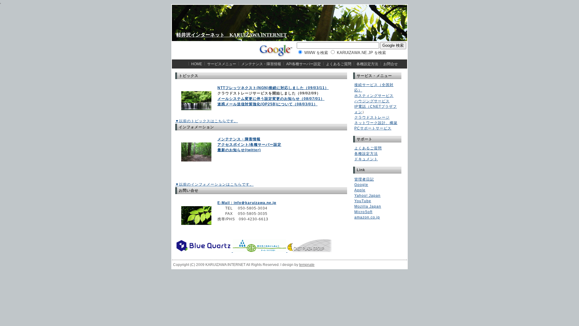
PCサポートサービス (372, 128)
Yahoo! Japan (367, 195)
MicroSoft (363, 212)
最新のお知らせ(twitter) (239, 150)
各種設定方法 (367, 64)
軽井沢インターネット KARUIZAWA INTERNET (231, 34)
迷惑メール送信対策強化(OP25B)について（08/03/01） (267, 104)
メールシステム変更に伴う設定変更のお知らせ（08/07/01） (270, 99)
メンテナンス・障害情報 (261, 64)
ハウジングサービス (372, 101)
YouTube (362, 201)
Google (361, 185)
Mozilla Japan (367, 206)
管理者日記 (364, 179)
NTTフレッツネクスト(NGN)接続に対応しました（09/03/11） (273, 88)
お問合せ (390, 64)
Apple (359, 190)
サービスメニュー (221, 64)
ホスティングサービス (374, 96)
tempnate (307, 265)
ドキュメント (366, 159)
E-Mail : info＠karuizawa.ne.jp (246, 203)
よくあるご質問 (338, 64)
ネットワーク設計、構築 (375, 123)
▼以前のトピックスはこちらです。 (206, 121)
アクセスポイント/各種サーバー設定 (249, 144)
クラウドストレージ (372, 117)
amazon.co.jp (367, 217)
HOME (196, 64)
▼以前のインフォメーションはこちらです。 (214, 184)
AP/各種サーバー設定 (303, 64)
